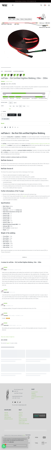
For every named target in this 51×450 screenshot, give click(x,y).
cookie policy (11, 441)
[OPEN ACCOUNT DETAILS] (49, 5)
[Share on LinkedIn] (10, 127)
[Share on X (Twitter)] (5, 127)
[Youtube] (15, 402)
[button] (25, 257)
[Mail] (15, 127)
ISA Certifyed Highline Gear (18, 71)
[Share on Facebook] (7, 127)
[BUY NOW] (19, 115)
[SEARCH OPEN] (41, 5)
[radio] (11, 103)
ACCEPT (15, 445)
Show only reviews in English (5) (7, 336)
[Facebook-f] (12, 402)
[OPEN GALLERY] (25, 37)
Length (2, 105)
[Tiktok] (20, 402)
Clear (10, 108)
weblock (24, 196)
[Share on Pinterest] (12, 127)
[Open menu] (12, 5)
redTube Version (4, 102)
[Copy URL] (17, 127)
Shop (2, 71)
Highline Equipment (8, 71)
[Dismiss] (35, 1)
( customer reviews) (8, 81)
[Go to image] (6, 67)
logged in (8, 343)
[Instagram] (17, 402)
